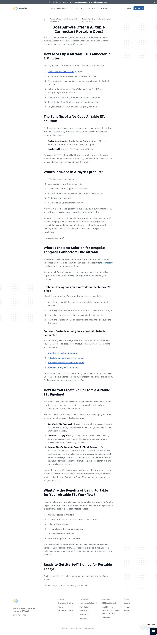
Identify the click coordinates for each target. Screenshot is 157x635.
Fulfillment (106, 617)
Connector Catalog (65, 603)
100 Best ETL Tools (109, 603)
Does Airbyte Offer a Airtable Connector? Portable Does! (96, 20)
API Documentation (65, 611)
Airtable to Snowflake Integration (63, 353)
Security (127, 603)
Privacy (127, 607)
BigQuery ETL (85, 611)
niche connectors (105, 262)
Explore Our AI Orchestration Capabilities (92, 2)
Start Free (139, 8)
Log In (128, 8)
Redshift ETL (85, 615)
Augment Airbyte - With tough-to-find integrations (63, 20)
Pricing (104, 8)
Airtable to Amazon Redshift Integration (66, 362)
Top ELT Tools (107, 607)
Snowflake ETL (85, 607)
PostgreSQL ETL (86, 619)
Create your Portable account (61, 71)
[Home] (44, 20)
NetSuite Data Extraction (90, 603)
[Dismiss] (154, 2)
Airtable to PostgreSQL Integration (63, 367)
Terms (126, 611)
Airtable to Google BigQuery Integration (66, 358)
